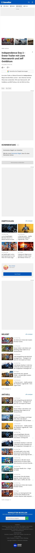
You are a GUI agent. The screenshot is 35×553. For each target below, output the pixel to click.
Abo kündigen (29, 526)
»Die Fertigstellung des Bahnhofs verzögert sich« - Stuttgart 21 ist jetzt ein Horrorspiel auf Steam (23, 358)
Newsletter (22, 527)
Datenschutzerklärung (23, 529)
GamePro (11, 534)
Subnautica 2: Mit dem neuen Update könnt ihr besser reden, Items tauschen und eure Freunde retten (23, 462)
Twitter (8, 538)
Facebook (12, 538)
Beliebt (5, 334)
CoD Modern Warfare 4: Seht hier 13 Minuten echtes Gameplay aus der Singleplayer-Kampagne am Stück (23, 367)
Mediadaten (15, 529)
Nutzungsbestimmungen (7, 529)
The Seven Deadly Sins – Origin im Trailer (22, 469)
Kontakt (27, 527)
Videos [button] (20, 6)
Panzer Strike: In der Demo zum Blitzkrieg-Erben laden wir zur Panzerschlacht (22, 349)
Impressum (4, 526)
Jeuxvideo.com (27, 534)
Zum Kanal (17, 274)
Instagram (17, 538)
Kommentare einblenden (17, 162)
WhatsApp (26, 538)
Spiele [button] (7, 6)
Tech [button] (26, 6)
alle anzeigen (29, 221)
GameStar (6, 534)
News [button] (13, 6)
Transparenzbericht (20, 530)
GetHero (22, 534)
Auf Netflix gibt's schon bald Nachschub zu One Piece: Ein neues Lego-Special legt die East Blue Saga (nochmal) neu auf (23, 453)
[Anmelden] (26, 518)
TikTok (21, 538)
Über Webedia (23, 526)
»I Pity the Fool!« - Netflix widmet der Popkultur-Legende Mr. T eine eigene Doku (23, 383)
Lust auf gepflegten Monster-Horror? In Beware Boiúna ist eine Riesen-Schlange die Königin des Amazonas (22, 436)
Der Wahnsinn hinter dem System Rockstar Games (23, 340)
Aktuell (6, 394)
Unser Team (10, 526)
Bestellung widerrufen (10, 527)
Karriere (17, 527)
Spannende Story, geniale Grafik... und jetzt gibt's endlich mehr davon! (22, 375)
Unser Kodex (16, 526)
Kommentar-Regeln (16, 153)
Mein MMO (16, 534)
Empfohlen (8, 221)
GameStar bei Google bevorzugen (19, 71)
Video (3, 88)
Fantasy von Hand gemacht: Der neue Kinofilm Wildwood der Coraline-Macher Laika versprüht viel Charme (23, 495)
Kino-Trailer (8, 88)
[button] (29, 2)
